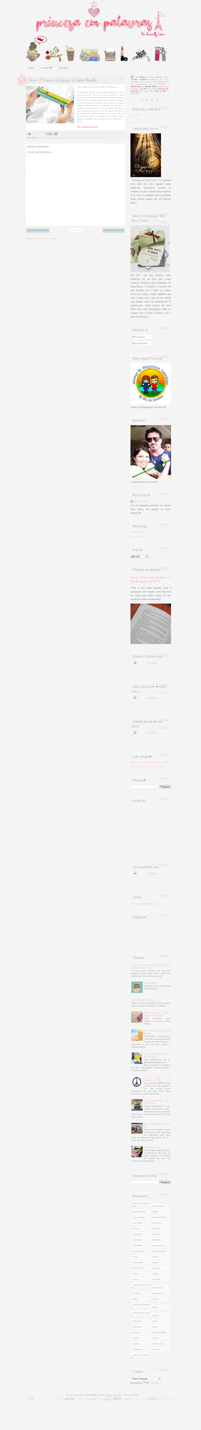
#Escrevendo (138, 1240)
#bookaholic (138, 1350)
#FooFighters (138, 1263)
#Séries (135, 1338)
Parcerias (63, 68)
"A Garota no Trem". (152, 1147)
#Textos (155, 1338)
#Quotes (155, 1316)
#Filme (135, 1257)
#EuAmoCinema (139, 1251)
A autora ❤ (46, 68)
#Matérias (137, 1293)
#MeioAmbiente (158, 1293)
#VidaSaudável (158, 1344)
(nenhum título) (150, 983)
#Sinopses (85, 138)
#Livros (155, 1274)
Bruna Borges (92, 1395)
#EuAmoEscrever (159, 1251)
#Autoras (58, 138)
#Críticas (156, 1234)
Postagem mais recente (38, 230)
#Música (155, 1299)
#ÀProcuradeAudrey (46, 138)
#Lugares (156, 1280)
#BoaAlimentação (159, 1217)
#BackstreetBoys (139, 1212)
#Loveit (135, 1280)
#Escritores (137, 1246)
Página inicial (76, 230)
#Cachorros (137, 1223)
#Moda (135, 1299)
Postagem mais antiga (114, 230)
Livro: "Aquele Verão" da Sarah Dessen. (157, 1032)
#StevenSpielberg (159, 1333)
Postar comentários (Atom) (45, 239)
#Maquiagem (157, 1288)
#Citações (156, 1229)
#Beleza (155, 1212)
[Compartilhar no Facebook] (56, 133)
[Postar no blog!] (50, 133)
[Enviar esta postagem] (29, 134)
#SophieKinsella (96, 138)
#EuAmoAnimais (158, 1246)
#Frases (155, 1263)
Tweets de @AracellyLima (143, 903)
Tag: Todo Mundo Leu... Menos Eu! (157, 1125)
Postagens (139, 337)
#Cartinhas (157, 1223)
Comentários (141, 343)
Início (31, 68)
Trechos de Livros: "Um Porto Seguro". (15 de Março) (157, 1014)
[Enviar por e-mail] (47, 133)
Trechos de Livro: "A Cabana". (143, 1000)
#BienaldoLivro (139, 1217)
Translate (153, 1383)
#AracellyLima (158, 1206)
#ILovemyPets (138, 1268)
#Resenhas (137, 1321)
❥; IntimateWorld (139, 532)
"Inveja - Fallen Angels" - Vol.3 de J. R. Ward (157, 1102)
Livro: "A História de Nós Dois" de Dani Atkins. (157, 1055)
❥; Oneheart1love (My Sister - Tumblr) (147, 766)
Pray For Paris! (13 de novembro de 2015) (157, 1079)
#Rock (154, 1321)
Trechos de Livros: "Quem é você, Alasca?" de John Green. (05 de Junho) (150, 966)
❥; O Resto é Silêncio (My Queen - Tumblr (149, 762)
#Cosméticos (137, 1234)
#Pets (154, 1307)
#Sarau (155, 1327)
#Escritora (156, 1240)
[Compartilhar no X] (53, 133)
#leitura (155, 1350)
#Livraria (156, 1268)
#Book (65, 138)
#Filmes (155, 1257)
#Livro (78, 138)
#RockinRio (137, 1327)
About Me (135, 115)
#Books (72, 138)
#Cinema (136, 1229)
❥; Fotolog (136, 536)
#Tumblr (136, 1344)
